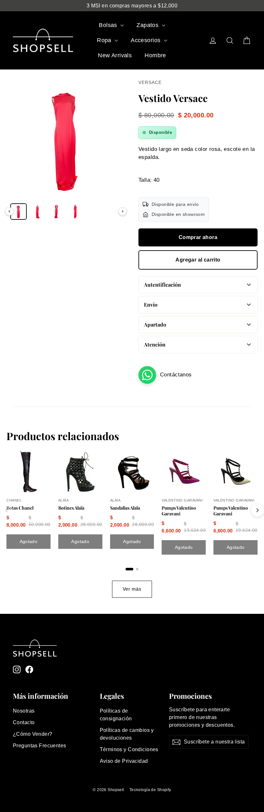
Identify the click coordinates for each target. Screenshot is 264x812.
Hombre (155, 55)
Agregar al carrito (197, 260)
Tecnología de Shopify (150, 790)
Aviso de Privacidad (124, 761)
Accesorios (146, 40)
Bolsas (109, 25)
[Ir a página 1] (129, 569)
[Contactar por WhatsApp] (147, 375)
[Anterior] (9, 211)
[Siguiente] (122, 211)
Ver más (132, 589)
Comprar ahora (198, 237)
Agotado (28, 541)
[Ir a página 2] (137, 569)
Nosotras (23, 711)
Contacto (23, 722)
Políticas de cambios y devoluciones (127, 734)
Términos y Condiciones (129, 749)
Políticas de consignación (116, 714)
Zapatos (148, 25)
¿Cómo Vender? (32, 734)
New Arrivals (115, 55)
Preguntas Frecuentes (39, 745)
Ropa (105, 40)
